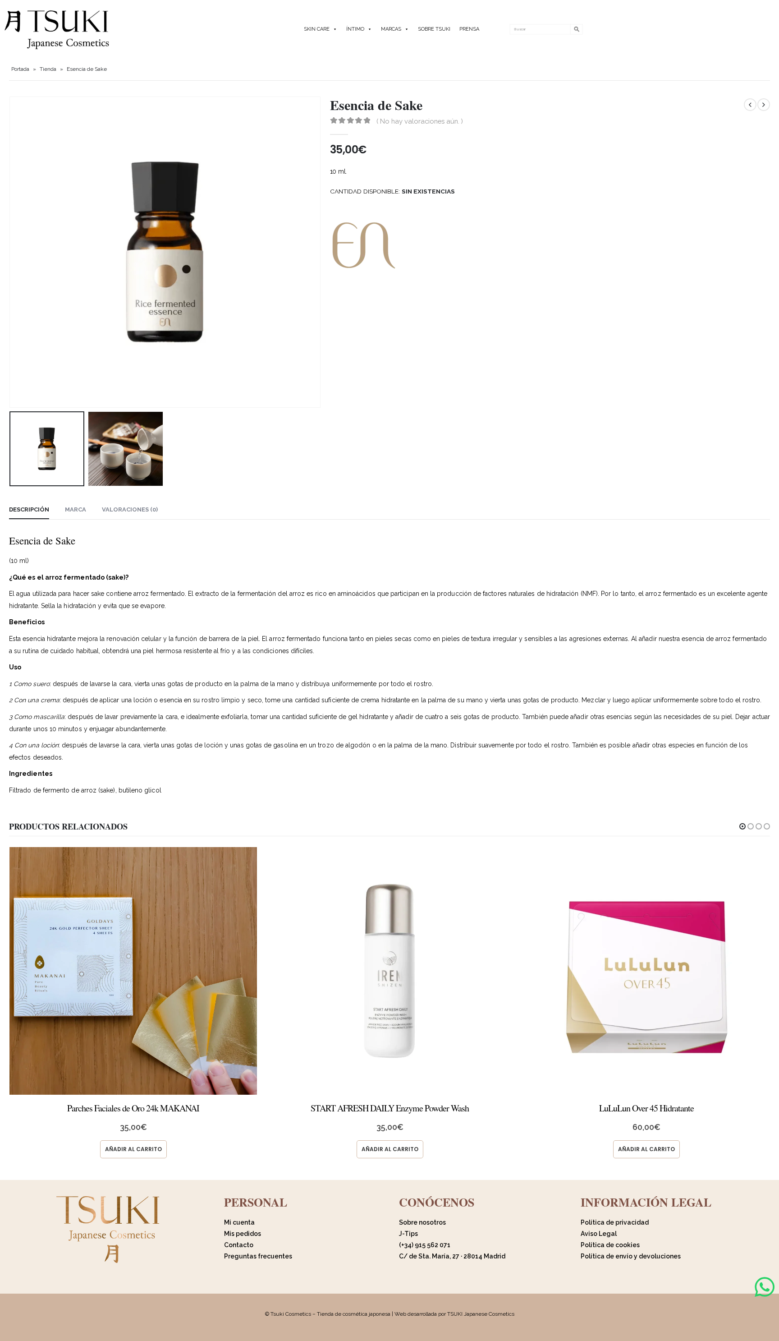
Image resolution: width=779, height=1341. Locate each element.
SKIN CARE (317, 29)
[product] (133, 971)
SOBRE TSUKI (434, 29)
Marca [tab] (75, 509)
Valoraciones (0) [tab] (130, 509)
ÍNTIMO (355, 29)
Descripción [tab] (29, 509)
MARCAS (391, 29)
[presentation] (11, 252)
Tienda (48, 69)
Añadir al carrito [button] (133, 1149)
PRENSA (469, 29)
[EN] (364, 245)
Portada (20, 69)
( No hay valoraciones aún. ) (419, 121)
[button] (742, 826)
